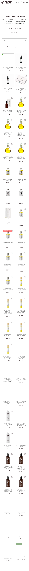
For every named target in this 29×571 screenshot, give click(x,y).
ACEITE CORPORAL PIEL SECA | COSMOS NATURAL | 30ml (8, 357)
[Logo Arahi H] (6, 2)
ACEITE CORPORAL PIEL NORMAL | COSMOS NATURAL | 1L (21, 402)
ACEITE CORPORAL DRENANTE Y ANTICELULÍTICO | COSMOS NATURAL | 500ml (21, 134)
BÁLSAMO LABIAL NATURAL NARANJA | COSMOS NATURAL (7, 534)
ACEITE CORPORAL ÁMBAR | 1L (8, 446)
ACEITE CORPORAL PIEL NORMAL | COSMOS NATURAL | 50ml (8, 243)
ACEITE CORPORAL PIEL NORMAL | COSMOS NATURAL (8, 512)
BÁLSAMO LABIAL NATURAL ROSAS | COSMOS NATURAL (8, 557)
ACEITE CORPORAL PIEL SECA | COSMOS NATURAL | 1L (8, 402)
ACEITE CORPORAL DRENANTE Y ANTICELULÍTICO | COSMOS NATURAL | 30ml (7, 312)
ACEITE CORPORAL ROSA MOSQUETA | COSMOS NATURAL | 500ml (21, 158)
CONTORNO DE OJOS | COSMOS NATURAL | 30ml (8, 111)
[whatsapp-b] (24, 2)
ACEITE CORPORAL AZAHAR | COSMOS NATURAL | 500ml (8, 133)
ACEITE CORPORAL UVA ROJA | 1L (21, 446)
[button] (21, 2)
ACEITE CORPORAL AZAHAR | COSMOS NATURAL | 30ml (8, 335)
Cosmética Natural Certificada (14, 16)
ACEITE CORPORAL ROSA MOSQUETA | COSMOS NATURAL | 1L (21, 424)
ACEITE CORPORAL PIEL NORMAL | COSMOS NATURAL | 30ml (21, 335)
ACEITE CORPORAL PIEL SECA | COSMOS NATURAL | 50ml (21, 222)
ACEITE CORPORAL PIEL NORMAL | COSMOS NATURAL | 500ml (21, 111)
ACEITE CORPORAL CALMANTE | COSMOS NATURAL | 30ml (21, 289)
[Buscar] (25, 40)
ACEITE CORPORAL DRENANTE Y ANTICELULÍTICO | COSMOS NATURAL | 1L (8, 380)
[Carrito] (18, 2)
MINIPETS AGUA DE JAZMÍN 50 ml (21, 201)
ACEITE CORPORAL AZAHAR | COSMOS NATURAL (21, 490)
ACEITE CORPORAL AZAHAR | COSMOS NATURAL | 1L (8, 424)
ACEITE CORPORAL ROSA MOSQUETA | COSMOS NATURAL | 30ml (21, 312)
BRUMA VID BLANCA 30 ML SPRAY (21, 68)
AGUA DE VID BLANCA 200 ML (8, 68)
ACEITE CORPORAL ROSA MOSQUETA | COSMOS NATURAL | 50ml (7, 266)
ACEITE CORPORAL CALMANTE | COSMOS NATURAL (8, 467)
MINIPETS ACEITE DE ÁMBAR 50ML (21, 180)
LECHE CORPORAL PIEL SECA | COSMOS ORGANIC (21, 357)
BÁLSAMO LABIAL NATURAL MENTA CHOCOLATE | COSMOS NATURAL (21, 535)
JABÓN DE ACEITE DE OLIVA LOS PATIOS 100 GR (21, 89)
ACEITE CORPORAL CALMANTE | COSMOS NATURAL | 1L (21, 379)
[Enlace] (16, 2)
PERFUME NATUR (8, 220)
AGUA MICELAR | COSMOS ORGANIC (21, 557)
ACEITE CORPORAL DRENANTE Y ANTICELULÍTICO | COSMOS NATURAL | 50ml (21, 267)
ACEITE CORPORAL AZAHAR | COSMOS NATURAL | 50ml (21, 243)
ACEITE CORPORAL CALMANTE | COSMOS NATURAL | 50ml (8, 289)
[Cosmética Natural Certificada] (14, 11)
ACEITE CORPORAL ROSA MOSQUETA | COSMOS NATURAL (8, 490)
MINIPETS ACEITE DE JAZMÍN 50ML (7, 180)
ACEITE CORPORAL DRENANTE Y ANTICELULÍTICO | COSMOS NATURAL (21, 468)
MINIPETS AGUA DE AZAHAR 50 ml (8, 201)
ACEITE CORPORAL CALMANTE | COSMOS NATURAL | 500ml (8, 157)
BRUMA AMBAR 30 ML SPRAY (8, 89)
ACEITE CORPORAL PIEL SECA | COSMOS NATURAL (21, 512)
